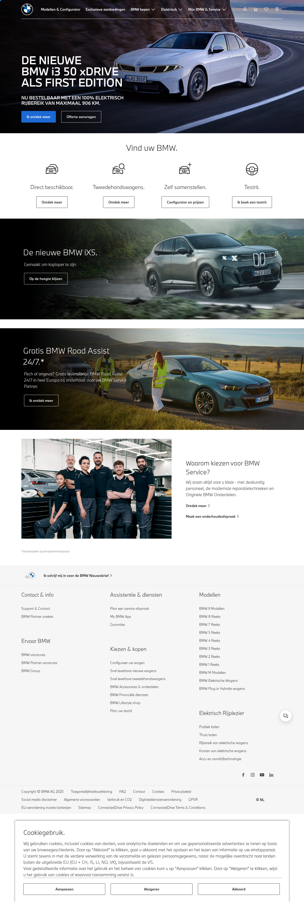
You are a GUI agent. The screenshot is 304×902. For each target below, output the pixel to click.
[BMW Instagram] (252, 775)
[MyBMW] (245, 9)
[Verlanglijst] (266, 9)
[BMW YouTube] (262, 775)
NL (262, 799)
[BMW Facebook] (243, 775)
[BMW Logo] (27, 9)
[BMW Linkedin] (271, 775)
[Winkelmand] (256, 9)
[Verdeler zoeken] (277, 9)
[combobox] (286, 716)
